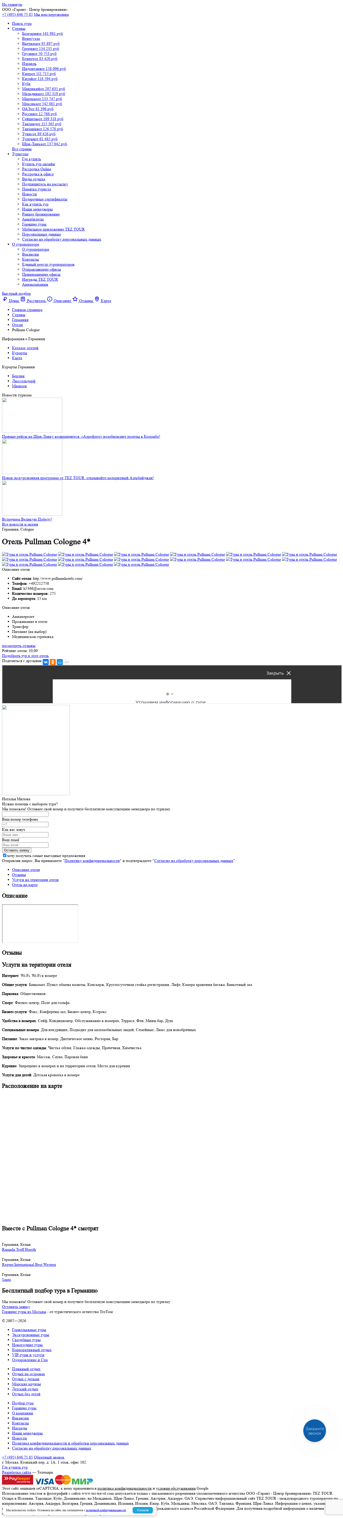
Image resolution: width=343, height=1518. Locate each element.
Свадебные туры (26, 1339)
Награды (19, 1428)
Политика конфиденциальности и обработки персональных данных (70, 1443)
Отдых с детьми (25, 1379)
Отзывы (19, 874)
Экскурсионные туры (30, 1334)
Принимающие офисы (41, 274)
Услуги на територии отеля (35, 879)
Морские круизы (26, 1384)
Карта (17, 357)
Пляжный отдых (26, 1368)
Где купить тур (15, 1467)
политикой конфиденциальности (106, 1510)
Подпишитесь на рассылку (45, 184)
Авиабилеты (33, 219)
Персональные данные (41, 234)
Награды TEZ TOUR (40, 279)
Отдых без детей (26, 1394)
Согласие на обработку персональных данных (61, 239)
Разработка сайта (16, 1472)
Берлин (18, 376)
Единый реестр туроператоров (48, 264)
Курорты (19, 352)
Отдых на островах (28, 1373)
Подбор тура (23, 1403)
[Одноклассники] (53, 662)
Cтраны (18, 28)
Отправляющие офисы (41, 269)
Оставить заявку (16, 1306)
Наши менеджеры (37, 209)
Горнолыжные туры (29, 1329)
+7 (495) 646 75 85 (17, 14)
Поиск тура (22, 23)
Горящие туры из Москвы (24, 1311)
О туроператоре (25, 244)
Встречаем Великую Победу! (27, 519)
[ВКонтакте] (46, 662)
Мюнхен (19, 386)
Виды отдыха (33, 179)
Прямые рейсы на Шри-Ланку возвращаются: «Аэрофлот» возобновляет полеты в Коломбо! (81, 436)
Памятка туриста (36, 189)
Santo (6, 1279)
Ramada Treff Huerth (19, 1249)
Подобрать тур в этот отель (25, 655)
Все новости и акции (20, 524)
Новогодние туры (27, 1344)
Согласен (142, 1510)
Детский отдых (25, 1389)
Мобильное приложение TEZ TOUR (53, 229)
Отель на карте (25, 884)
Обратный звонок (49, 1457)
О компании (22, 1413)
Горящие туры (34, 224)
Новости (29, 194)
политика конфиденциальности (124, 1488)
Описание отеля (26, 869)
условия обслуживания (176, 1488)
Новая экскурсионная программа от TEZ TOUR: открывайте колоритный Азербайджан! (78, 477)
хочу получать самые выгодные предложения (46, 855)
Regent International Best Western (29, 1264)
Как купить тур (35, 204)
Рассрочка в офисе (38, 174)
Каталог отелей (25, 347)
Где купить (31, 159)
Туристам (20, 154)
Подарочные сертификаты (44, 199)
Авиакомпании (35, 284)
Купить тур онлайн (38, 164)
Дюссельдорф (23, 381)
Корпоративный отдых (31, 1349)
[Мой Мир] (60, 662)
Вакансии (30, 254)
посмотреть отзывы (18, 645)
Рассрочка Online (36, 169)
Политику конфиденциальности (92, 860)
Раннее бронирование (41, 214)
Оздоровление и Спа (30, 1359)
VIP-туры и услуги (28, 1354)
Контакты (30, 259)
